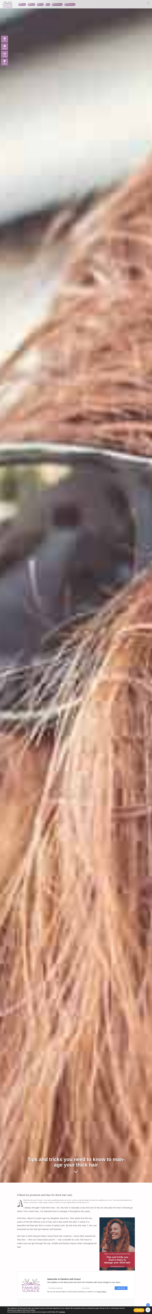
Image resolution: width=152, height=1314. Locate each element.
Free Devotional (70, 4)
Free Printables (57, 4)
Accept (139, 1310)
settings (62, 1312)
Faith (47, 4)
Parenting (31, 4)
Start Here (22, 4)
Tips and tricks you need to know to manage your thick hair (76, 1162)
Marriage (40, 4)
